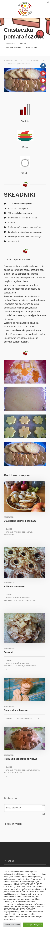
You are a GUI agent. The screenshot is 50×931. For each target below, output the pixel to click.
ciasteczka (32, 47)
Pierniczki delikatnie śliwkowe (20, 759)
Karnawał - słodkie (13, 600)
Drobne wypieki (13, 47)
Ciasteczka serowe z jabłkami (20, 521)
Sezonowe (27, 532)
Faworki (8, 652)
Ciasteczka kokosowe (16, 710)
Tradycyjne (30, 600)
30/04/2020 (10, 43)
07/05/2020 (9, 648)
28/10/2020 (9, 517)
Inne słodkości (13, 597)
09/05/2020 (9, 583)
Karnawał (27, 597)
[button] (44, 3)
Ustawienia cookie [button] (12, 925)
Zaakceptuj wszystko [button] (33, 925)
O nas (11, 861)
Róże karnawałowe (14, 586)
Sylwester (9, 534)
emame (23, 43)
